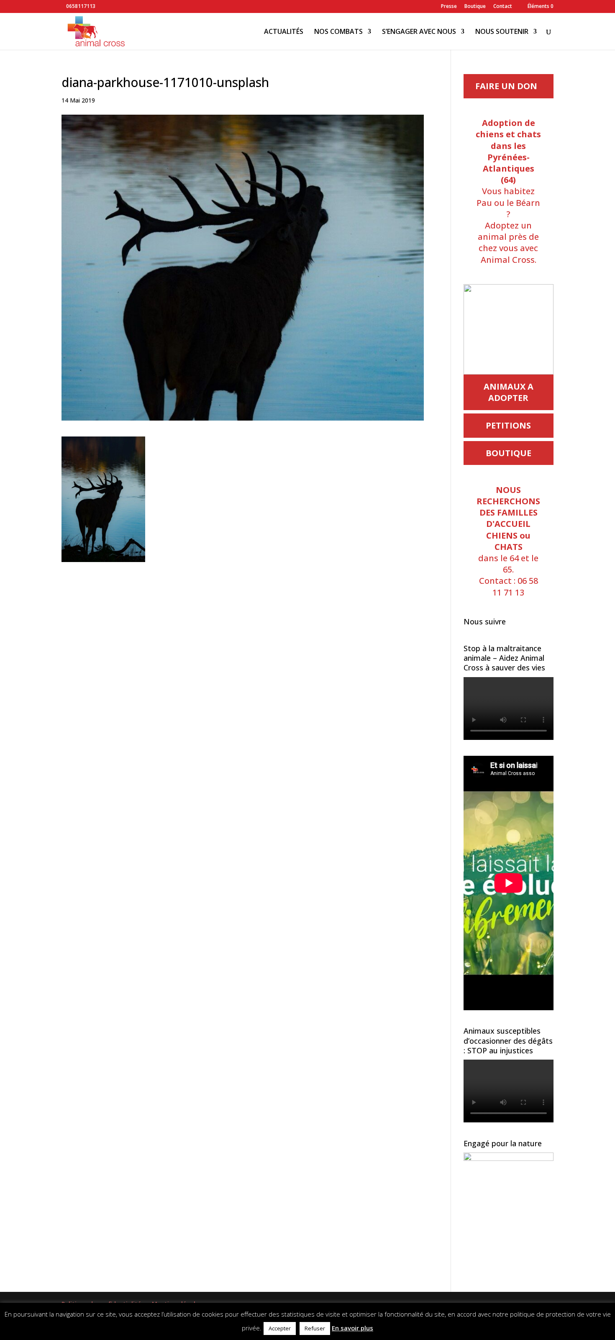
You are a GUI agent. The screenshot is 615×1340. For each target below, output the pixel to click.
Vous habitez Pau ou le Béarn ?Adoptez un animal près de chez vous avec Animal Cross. (508, 191)
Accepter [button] (280, 1328)
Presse (449, 7)
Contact (502, 7)
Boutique (475, 7)
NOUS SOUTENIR (501, 32)
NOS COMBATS (338, 32)
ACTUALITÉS (283, 32)
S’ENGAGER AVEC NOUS (419, 32)
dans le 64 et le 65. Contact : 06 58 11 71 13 (508, 541)
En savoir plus (352, 1328)
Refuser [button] (315, 1328)
